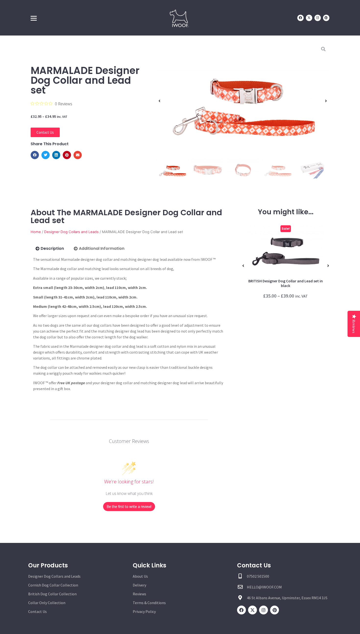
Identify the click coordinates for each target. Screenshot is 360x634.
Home (36, 232)
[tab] (50, 248)
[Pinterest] (326, 18)
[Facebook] (300, 18)
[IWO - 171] (242, 101)
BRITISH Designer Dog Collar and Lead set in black (285, 283)
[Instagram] (317, 18)
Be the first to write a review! (129, 506)
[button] (35, 155)
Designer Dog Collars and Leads (71, 232)
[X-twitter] (309, 18)
